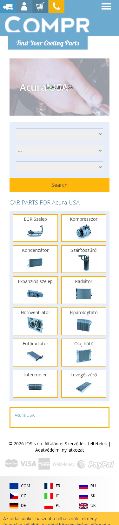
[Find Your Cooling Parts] (47, 24)
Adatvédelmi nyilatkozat (59, 450)
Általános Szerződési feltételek (75, 444)
